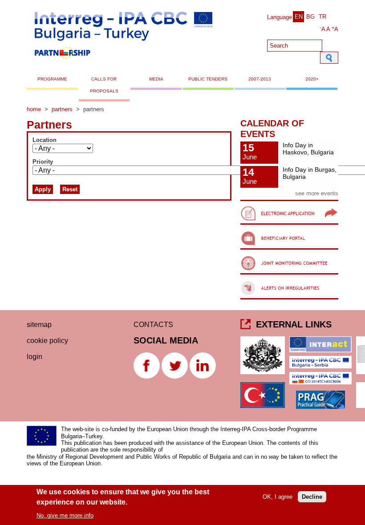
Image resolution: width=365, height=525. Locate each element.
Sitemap (39, 324)
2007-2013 (259, 79)
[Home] (123, 61)
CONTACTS (153, 324)
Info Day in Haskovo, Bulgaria (308, 148)
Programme (52, 79)
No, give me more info (64, 515)
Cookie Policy (47, 340)
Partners (62, 109)
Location (44, 140)
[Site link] (289, 224)
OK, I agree (277, 496)
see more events (316, 193)
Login (34, 356)
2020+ (312, 79)
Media (156, 79)
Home (34, 109)
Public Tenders (207, 79)
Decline (312, 496)
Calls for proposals (104, 85)
